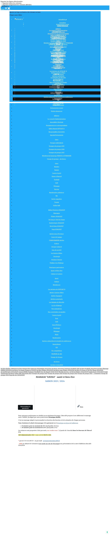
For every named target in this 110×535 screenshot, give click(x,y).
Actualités (62, 23)
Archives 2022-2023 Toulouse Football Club (65, 368)
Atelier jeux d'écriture (58, 53)
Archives (58, 83)
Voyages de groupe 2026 (58, 40)
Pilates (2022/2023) (82, 372)
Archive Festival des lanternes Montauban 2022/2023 (34, 368)
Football (56, 179)
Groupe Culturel (56, 247)
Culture (58, 67)
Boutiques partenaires (58, 59)
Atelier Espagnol (56, 296)
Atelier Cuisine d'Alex (58, 73)
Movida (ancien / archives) (67, 372)
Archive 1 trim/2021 (58, 85)
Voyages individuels (58, 36)
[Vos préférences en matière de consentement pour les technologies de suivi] (107, 532)
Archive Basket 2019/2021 (9, 368)
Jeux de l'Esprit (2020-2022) (49, 372)
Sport (58, 65)
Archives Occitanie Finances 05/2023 (24, 370)
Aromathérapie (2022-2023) (9, 372)
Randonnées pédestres (56, 192)
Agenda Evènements (56, 135)
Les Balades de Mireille (58, 77)
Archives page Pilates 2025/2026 (64, 370)
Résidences (56, 285)
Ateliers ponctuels (58, 76)
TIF (58, 100)
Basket (56, 170)
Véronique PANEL (54, 417)
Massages (58, 48)
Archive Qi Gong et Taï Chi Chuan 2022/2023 (89, 370)
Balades (58, 42)
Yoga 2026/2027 (57, 229)
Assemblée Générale (56, 122)
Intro (58, 35)
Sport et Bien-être (58, 60)
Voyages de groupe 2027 (56, 152)
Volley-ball (56, 205)
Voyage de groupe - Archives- (56, 159)
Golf (56, 183)
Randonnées (58, 95)
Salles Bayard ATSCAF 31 (56, 128)
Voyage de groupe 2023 (70, 373)
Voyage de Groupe (56, 357)
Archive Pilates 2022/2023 (44, 370)
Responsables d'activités (57, 132)
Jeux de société (56, 250)
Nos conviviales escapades (56, 312)
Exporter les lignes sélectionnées (12, 1)
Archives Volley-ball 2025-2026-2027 (20, 373)
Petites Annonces (56, 111)
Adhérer (58, 29)
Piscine (56, 189)
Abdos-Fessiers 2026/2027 (58, 47)
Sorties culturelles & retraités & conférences (58, 97)
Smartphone (57, 344)
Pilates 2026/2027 (56, 216)
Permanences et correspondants (58, 33)
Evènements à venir (56, 108)
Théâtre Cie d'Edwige (57, 263)
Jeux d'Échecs (58, 89)
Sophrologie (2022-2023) (96, 372)
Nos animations (58, 81)
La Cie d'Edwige (57, 305)
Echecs (58, 58)
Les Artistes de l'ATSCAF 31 (58, 71)
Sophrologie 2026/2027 (56, 223)
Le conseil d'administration (58, 30)
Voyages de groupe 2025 (56, 146)
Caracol (21, 372)
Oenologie (58, 90)
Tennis (56, 202)
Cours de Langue (58, 54)
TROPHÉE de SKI (56, 354)
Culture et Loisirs (56, 274)
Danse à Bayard (57, 176)
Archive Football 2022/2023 (88, 368)
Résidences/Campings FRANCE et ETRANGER (56, 156)
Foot (58, 86)
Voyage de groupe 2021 (55, 373)
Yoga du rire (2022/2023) (17, 375)
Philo (58, 94)
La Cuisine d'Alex (56, 253)
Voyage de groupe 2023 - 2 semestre (89, 373)
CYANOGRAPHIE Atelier (56, 240)
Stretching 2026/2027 (56, 226)
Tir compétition (58, 102)
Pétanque (57, 186)
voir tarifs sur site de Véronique (49, 443)
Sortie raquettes (56, 199)
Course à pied (58, 46)
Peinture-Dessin (56, 259)
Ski (57, 196)
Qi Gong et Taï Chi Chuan (58, 52)
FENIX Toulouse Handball (32, 372)
